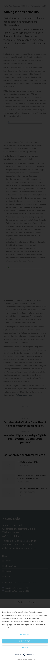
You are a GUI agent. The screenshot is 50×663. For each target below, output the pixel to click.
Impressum (18, 659)
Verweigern (25, 634)
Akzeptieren (25, 641)
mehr (25, 647)
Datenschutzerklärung (28, 659)
